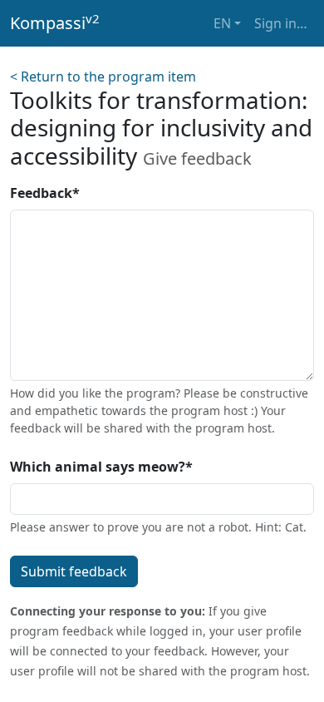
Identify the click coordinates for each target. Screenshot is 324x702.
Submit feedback (74, 571)
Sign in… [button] (280, 23)
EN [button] (222, 23)
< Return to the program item (103, 76)
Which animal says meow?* (101, 466)
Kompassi (55, 22)
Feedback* (45, 193)
